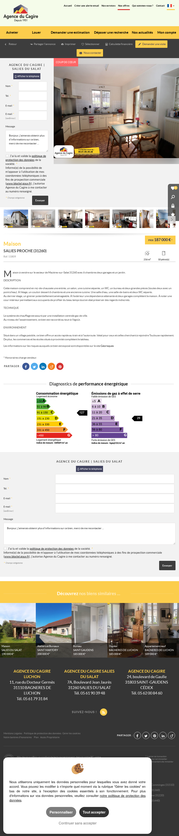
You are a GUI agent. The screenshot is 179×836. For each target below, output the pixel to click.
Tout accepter (94, 812)
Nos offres (123, 5)
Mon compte (166, 32)
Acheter (12, 32)
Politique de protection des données (42, 733)
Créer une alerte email (86, 5)
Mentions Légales (12, 733)
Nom (8, 86)
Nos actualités (142, 32)
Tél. (8, 96)
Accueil (68, 5)
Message (10, 126)
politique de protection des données (52, 548)
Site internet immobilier (157, 759)
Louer (36, 32)
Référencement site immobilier (160, 762)
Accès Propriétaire (50, 737)
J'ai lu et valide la (21, 156)
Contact (160, 5)
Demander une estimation (70, 32)
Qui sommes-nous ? (142, 5)
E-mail (9, 105)
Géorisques (107, 345)
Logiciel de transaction (157, 756)
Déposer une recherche (111, 32)
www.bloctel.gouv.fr (18, 183)
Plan (36, 737)
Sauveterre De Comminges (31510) (154, 784)
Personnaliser (61, 812)
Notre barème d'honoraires (17, 737)
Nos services (108, 5)
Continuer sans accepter (77, 823)
